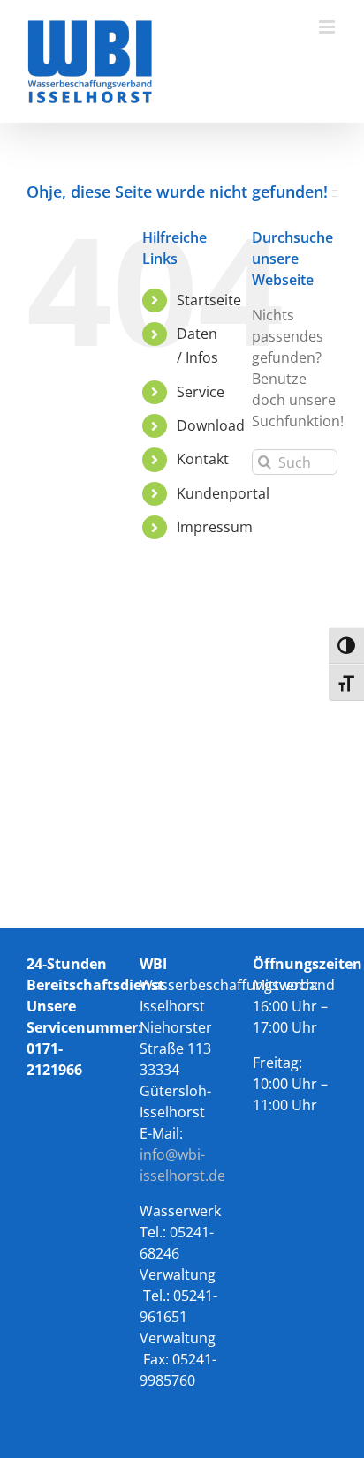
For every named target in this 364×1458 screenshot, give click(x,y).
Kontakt (203, 459)
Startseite (209, 300)
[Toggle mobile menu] (328, 27)
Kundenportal (223, 493)
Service (200, 392)
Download (211, 425)
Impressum (215, 527)
